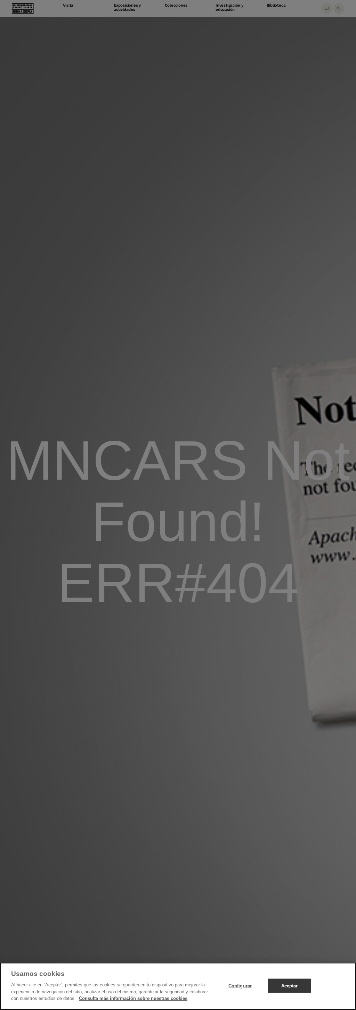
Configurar (240, 985)
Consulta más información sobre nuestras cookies (133, 998)
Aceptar (289, 985)
